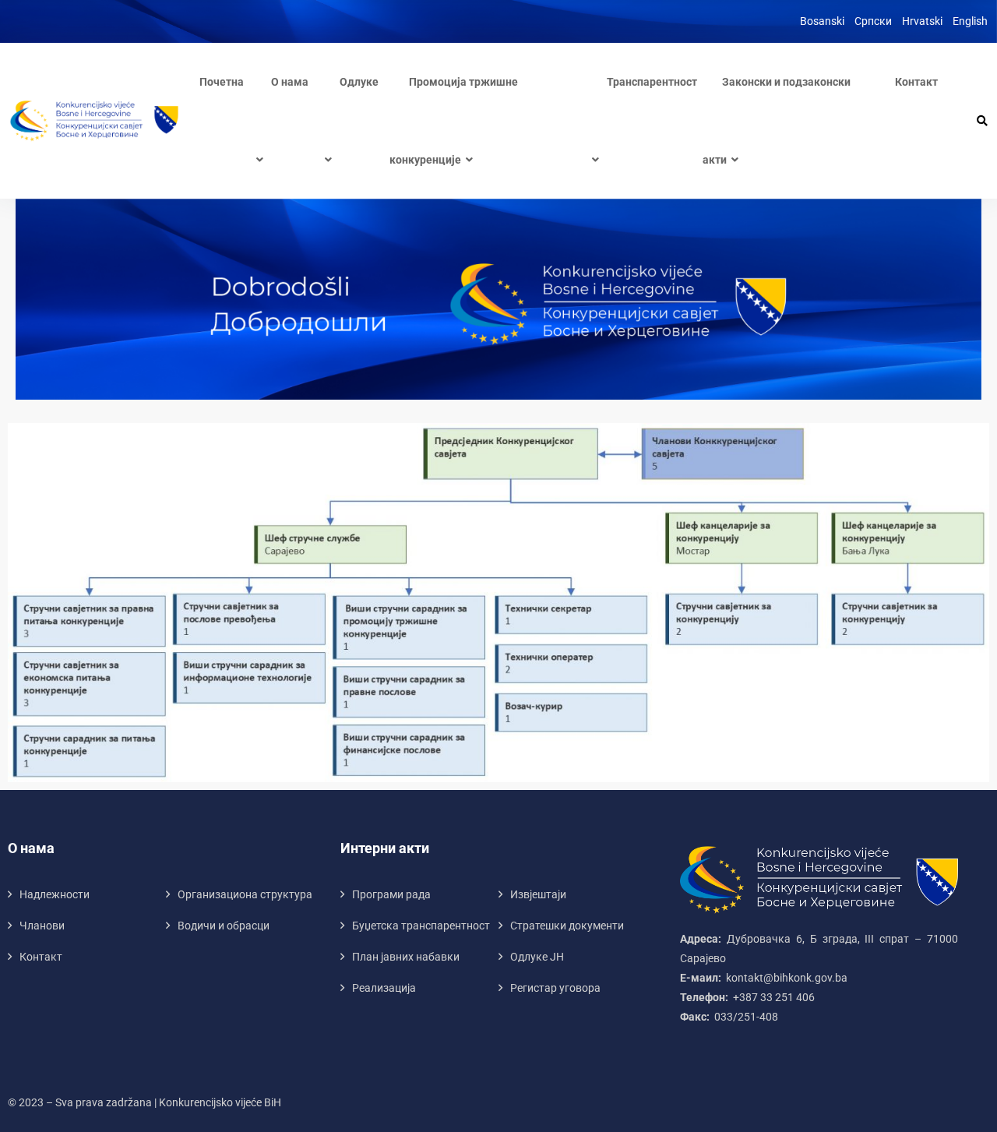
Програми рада (391, 894)
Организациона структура (245, 894)
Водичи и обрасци (224, 925)
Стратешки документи (567, 925)
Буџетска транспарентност (421, 925)
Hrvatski (922, 21)
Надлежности (54, 894)
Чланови (42, 925)
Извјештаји (538, 894)
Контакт (916, 82)
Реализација (384, 988)
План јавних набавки (406, 956)
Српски (873, 21)
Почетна (221, 82)
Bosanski (822, 21)
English (970, 21)
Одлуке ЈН (537, 956)
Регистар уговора (555, 988)
